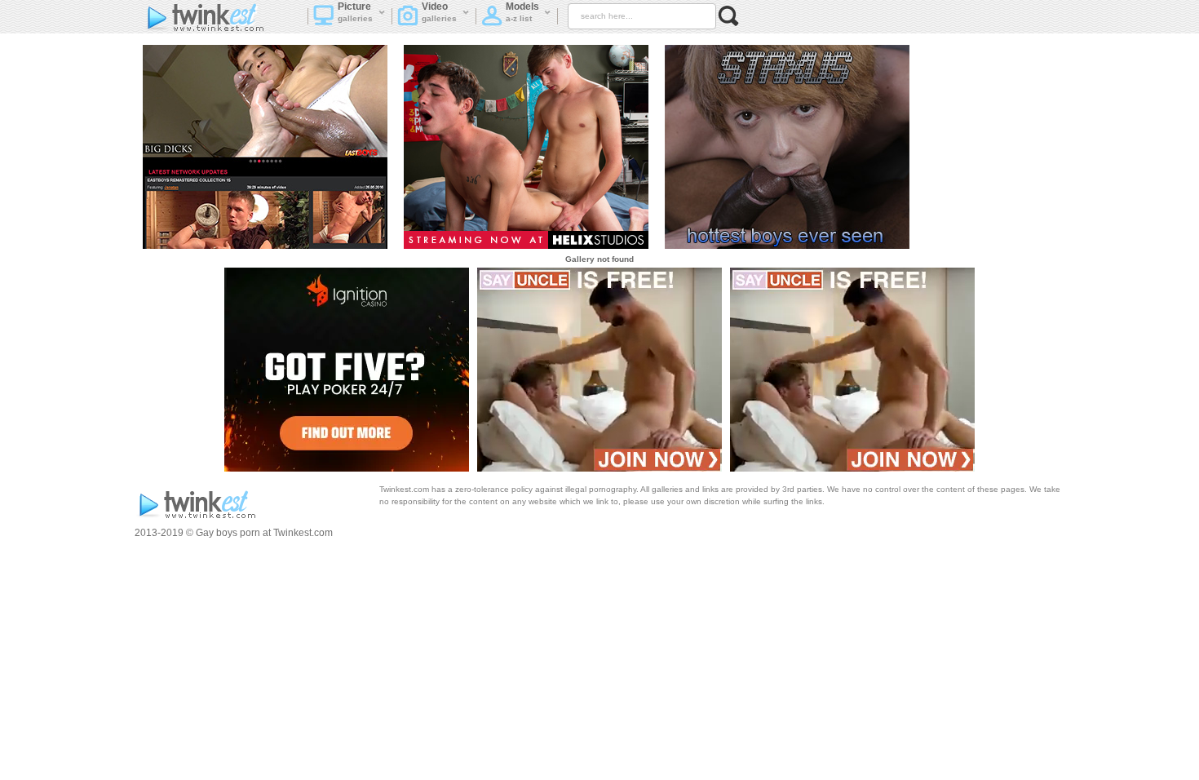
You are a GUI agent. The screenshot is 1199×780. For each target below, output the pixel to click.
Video (440, 12)
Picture (356, 12)
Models (522, 12)
